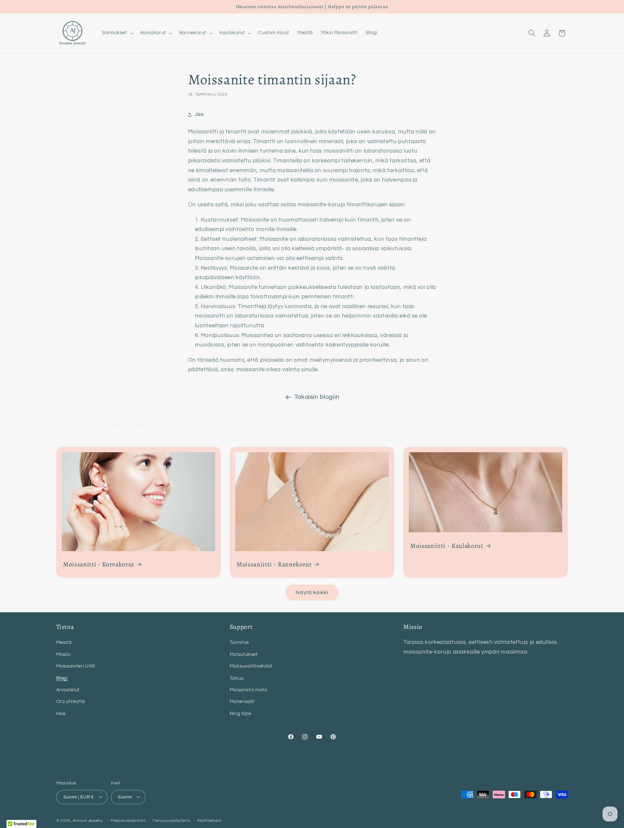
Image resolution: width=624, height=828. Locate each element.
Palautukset (244, 654)
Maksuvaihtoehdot (251, 666)
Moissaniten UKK (76, 666)
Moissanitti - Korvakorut (99, 564)
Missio (63, 654)
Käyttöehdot (209, 820)
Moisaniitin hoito (248, 689)
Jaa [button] (199, 114)
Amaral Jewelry (88, 820)
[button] (117, 33)
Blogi (62, 678)
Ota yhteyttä (70, 701)
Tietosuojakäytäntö (171, 820)
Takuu (237, 678)
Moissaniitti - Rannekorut (274, 564)
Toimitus (239, 642)
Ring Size (240, 713)
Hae (61, 713)
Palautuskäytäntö (128, 820)
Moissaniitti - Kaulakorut (447, 545)
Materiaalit (242, 701)
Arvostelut (68, 689)
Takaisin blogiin (317, 397)
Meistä (64, 642)
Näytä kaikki (312, 592)
